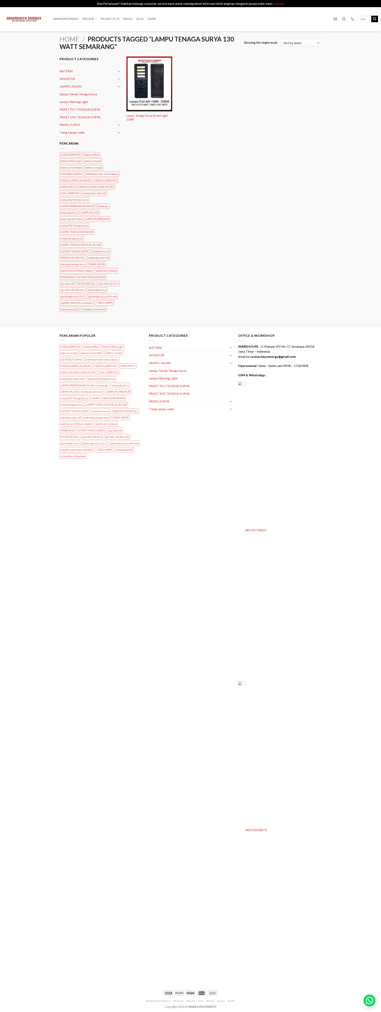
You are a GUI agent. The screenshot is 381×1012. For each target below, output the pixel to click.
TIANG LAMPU (104, 303)
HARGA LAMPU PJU (106, 180)
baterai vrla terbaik (71, 167)
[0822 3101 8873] (353, 19)
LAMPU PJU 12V (90, 212)
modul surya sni (101, 251)
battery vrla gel (93, 167)
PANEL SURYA (70, 125)
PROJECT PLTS (110, 18)
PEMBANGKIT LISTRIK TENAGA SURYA (83, 277)
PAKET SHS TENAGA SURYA (80, 117)
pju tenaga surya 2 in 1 (73, 296)
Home (152, 18)
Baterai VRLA (91, 154)
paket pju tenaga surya (73, 264)
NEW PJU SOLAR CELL (73, 258)
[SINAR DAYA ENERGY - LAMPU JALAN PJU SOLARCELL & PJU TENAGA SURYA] (24, 19)
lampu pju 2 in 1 (69, 212)
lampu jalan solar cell (94, 193)
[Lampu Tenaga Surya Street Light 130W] (149, 83)
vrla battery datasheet (93, 309)
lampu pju (103, 206)
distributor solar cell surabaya (102, 174)
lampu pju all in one (71, 219)
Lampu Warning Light (74, 102)
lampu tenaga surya (72, 238)
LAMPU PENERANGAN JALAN (77, 206)
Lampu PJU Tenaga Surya (74, 225)
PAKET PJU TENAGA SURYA (80, 109)
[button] (369, 1000)
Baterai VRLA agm (71, 161)
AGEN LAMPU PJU (71, 154)
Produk (88, 18)
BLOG (140, 18)
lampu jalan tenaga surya (74, 199)
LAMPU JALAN (70, 86)
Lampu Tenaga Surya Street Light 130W (147, 117)
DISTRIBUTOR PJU (71, 174)
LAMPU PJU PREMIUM (97, 219)
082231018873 (256, 830)
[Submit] (374, 19)
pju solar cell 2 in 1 (109, 283)
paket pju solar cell (99, 258)
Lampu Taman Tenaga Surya (78, 94)
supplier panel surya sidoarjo (76, 303)
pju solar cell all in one (72, 290)
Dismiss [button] (278, 3)
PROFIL (128, 18)
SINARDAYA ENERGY (66, 18)
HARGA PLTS (68, 186)
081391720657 (256, 530)
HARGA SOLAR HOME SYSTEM (96, 186)
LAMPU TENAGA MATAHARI (77, 232)
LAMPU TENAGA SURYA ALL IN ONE (81, 245)
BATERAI (66, 71)
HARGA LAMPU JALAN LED (76, 180)
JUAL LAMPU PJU (70, 193)
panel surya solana (106, 270)
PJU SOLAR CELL (86, 283)
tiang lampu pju (69, 309)
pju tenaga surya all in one (103, 296)
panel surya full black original (76, 270)
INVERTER (67, 79)
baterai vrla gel (93, 161)
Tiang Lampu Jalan (72, 132)
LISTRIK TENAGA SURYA (75, 251)
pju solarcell (67, 283)
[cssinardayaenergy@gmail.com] (336, 19)
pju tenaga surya (97, 290)
